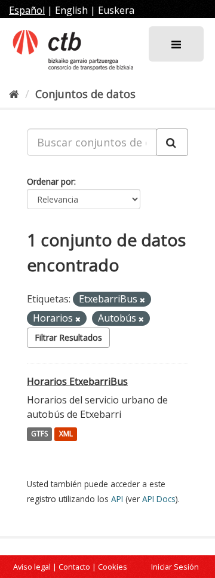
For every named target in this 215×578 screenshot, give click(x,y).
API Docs (159, 498)
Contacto (74, 566)
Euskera (116, 10)
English (71, 10)
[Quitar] (142, 299)
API (117, 498)
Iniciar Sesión (175, 566)
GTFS (39, 434)
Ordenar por (50, 181)
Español (27, 10)
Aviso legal (32, 566)
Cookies (112, 566)
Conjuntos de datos (85, 94)
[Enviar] (172, 142)
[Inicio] (14, 94)
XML (66, 434)
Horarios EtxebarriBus (77, 381)
